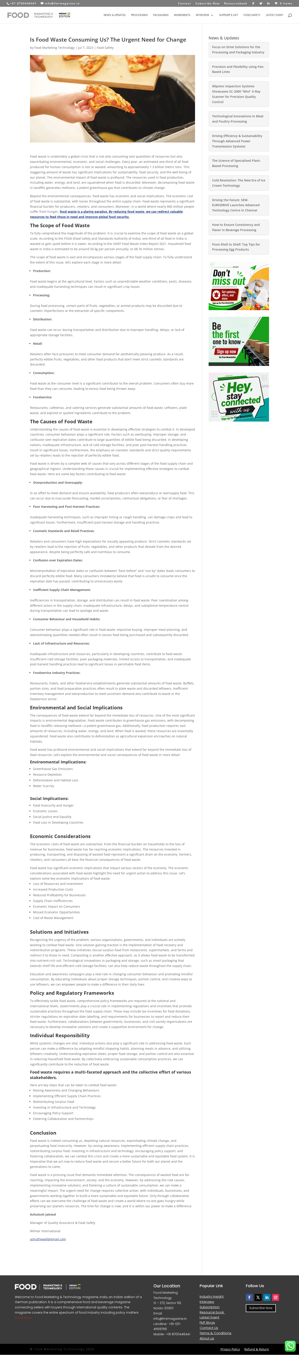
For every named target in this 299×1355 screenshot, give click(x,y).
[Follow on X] (258, 1297)
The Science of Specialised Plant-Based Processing (236, 163)
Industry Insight (212, 1296)
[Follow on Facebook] (249, 1297)
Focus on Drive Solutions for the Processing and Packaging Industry (238, 49)
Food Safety (252, 15)
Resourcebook (235, 3)
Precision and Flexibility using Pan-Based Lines (238, 69)
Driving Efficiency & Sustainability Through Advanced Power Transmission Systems (237, 141)
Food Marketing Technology (54, 48)
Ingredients (182, 15)
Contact (184, 3)
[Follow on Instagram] (275, 1297)
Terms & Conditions (215, 1333)
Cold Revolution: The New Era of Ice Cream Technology (238, 183)
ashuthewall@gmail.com (48, 1239)
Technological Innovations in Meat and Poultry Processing (238, 118)
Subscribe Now (207, 3)
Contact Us (209, 1327)
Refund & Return (256, 1349)
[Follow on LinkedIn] (266, 1297)
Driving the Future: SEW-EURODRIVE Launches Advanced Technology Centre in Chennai (236, 205)
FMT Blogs (207, 1322)
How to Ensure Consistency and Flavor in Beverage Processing (236, 227)
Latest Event (274, 15)
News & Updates (115, 15)
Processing (139, 15)
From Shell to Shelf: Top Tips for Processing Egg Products (236, 247)
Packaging (161, 15)
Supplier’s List (228, 15)
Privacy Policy (230, 1349)
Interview (202, 15)
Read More (23, 1318)
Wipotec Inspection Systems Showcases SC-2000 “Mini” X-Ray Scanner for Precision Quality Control (236, 94)
